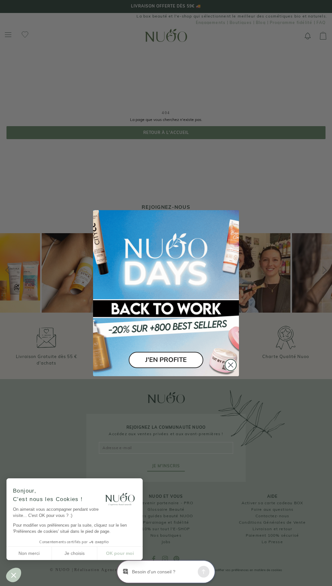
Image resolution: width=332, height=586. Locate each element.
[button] (13, 575)
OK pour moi (120, 553)
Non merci (29, 553)
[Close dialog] (230, 365)
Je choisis (75, 553)
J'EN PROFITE (166, 359)
